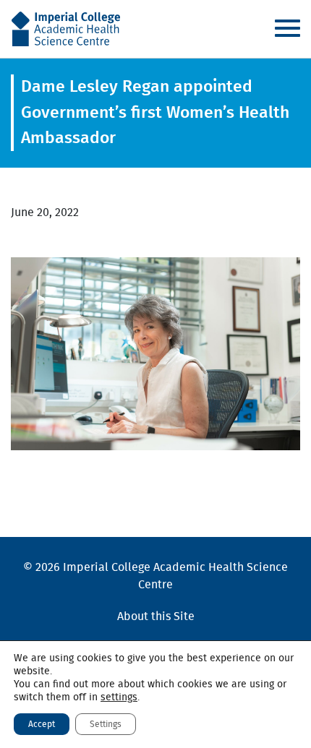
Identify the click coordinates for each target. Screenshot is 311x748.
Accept (41, 724)
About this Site (156, 616)
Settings (106, 724)
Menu (287, 28)
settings (119, 697)
